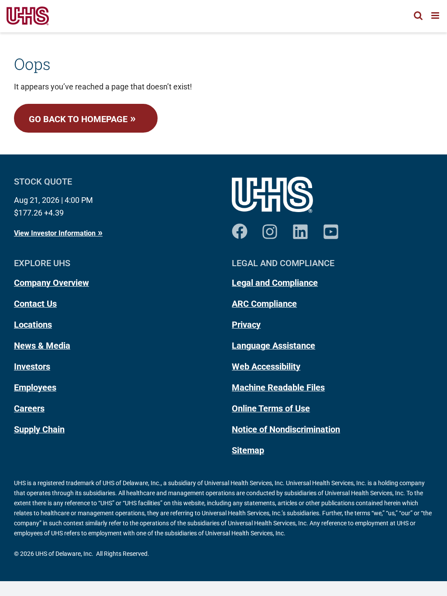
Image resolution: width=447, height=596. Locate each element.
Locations (33, 324)
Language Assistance (273, 345)
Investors (32, 366)
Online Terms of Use (271, 408)
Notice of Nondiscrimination (286, 429)
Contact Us (35, 303)
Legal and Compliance (275, 282)
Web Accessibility (266, 366)
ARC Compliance (264, 303)
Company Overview (51, 282)
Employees (35, 387)
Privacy (246, 324)
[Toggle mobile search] (418, 15)
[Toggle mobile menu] (435, 15)
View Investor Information (55, 233)
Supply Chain (39, 429)
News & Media (42, 345)
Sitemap (248, 450)
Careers (29, 408)
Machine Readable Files (278, 387)
